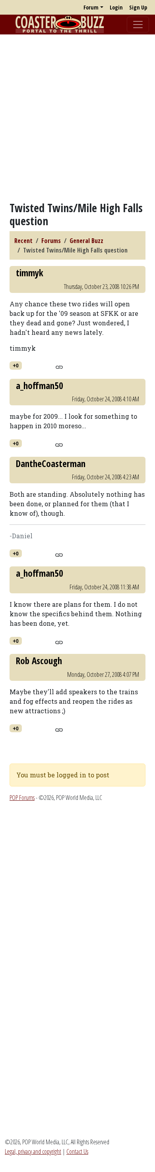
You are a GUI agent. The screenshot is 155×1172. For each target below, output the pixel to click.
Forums (51, 240)
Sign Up (138, 7)
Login (116, 7)
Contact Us (77, 1151)
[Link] (59, 365)
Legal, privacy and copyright (33, 1151)
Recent (23, 240)
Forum (91, 7)
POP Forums (22, 797)
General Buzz (86, 240)
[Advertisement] (77, 118)
